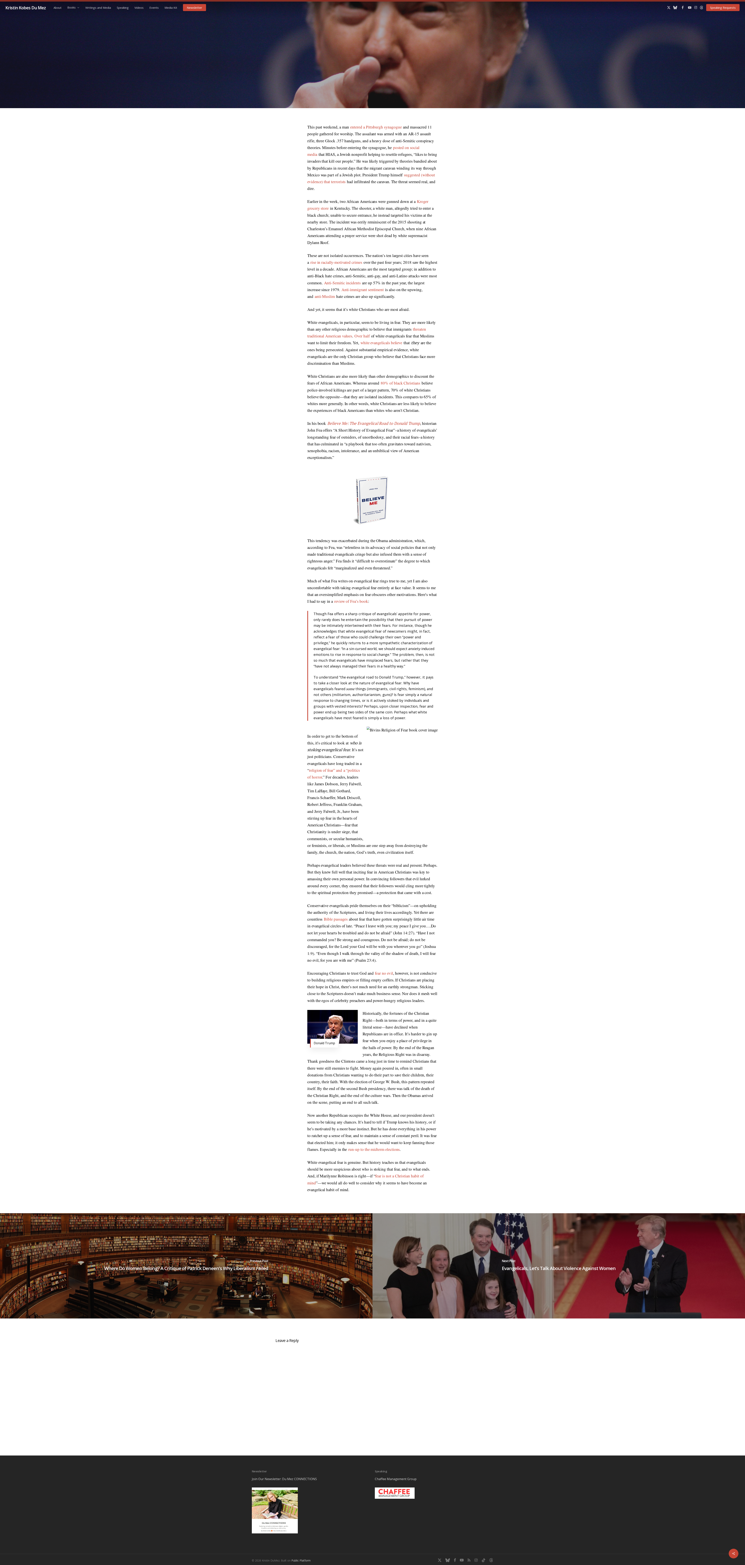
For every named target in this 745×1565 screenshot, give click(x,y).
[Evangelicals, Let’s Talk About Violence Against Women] (558, 1265)
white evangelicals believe (381, 342)
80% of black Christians (400, 383)
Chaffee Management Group (396, 1479)
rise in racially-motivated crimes (336, 262)
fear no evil (384, 973)
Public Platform (301, 1560)
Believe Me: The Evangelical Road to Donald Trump (373, 423)
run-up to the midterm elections (374, 1149)
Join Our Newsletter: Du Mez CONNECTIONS (284, 1479)
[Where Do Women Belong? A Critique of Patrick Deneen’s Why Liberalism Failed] (186, 1265)
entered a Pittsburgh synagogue (376, 127)
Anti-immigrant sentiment (362, 289)
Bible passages (335, 919)
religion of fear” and (325, 770)
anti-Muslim (325, 296)
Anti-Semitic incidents (342, 282)
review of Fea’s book (351, 601)
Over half (362, 336)
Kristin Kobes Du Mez (25, 7)
